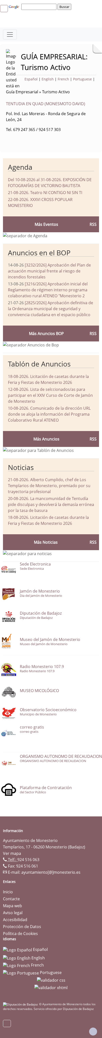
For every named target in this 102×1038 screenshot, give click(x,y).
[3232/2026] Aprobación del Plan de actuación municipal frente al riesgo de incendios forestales (49, 271)
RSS (93, 439)
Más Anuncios (46, 439)
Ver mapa (12, 853)
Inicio (8, 892)
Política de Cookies (20, 933)
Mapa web (12, 905)
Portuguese (82, 79)
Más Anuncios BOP (46, 333)
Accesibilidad (15, 919)
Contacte (11, 899)
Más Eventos (46, 224)
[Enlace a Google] (14, 6)
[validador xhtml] (51, 987)
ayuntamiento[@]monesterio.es (50, 872)
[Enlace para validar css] (51, 980)
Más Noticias (46, 542)
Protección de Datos (22, 926)
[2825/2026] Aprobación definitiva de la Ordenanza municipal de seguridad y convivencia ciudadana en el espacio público (50, 308)
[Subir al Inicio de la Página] (93, 1032)
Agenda (20, 167)
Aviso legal (13, 912)
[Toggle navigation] (10, 34)
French (63, 79)
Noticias (21, 467)
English (48, 79)
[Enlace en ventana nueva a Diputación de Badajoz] (21, 1004)
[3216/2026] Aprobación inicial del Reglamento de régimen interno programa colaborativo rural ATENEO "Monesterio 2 (48, 290)
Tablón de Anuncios (39, 363)
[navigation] (39, 6)
